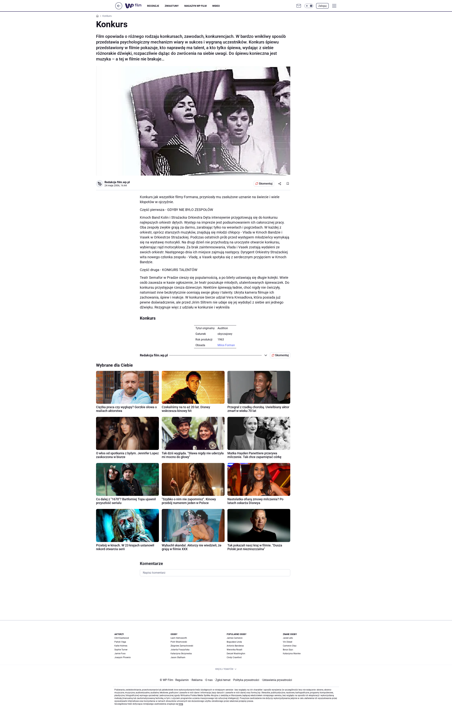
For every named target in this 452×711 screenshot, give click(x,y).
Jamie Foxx (120, 653)
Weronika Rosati (234, 649)
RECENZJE (153, 5)
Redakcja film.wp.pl (117, 182)
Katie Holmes (120, 646)
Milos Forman (226, 345)
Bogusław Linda (234, 642)
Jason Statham (178, 657)
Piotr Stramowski (179, 642)
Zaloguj (322, 5)
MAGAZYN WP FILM (195, 5)
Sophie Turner (120, 649)
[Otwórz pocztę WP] (299, 6)
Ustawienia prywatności (276, 680)
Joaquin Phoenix (122, 657)
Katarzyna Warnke (292, 653)
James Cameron (235, 638)
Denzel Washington (236, 653)
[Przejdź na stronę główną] (118, 8)
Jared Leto (288, 638)
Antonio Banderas (235, 646)
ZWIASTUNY (172, 5)
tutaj (181, 704)
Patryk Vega (120, 642)
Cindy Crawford (234, 657)
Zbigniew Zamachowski (182, 646)
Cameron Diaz (289, 646)
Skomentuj (265, 183)
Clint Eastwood (121, 638)
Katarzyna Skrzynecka (181, 653)
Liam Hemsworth (179, 638)
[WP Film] (136, 6)
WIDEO (216, 5)
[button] (308, 6)
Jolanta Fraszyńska (180, 649)
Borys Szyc (288, 649)
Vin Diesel (287, 642)
